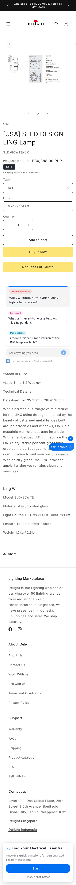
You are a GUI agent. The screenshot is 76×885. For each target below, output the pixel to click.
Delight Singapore (23, 821)
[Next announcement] (68, 5)
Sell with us (16, 683)
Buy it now (38, 252)
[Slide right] (47, 113)
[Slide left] (28, 113)
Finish (7, 198)
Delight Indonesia (22, 830)
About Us (15, 655)
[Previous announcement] (7, 5)
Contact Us (16, 665)
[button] (8, 24)
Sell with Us (17, 776)
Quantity (9, 216)
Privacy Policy (19, 702)
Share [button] (12, 554)
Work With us (18, 674)
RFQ (11, 767)
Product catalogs (21, 757)
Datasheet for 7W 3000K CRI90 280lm (33, 400)
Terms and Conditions (24, 693)
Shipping (8, 172)
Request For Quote (38, 267)
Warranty (15, 729)
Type (6, 179)
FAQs (12, 738)
